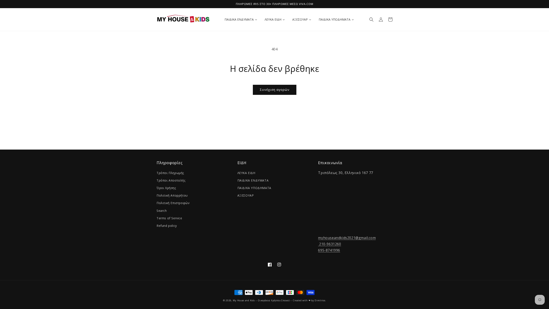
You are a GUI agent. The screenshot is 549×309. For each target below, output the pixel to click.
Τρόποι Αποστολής (171, 180)
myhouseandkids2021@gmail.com (347, 237)
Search (162, 211)
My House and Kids (244, 300)
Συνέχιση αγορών (275, 89)
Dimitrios (320, 300)
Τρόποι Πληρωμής (170, 173)
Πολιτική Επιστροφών (173, 203)
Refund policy (167, 226)
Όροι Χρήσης (166, 188)
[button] (371, 19)
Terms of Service (169, 218)
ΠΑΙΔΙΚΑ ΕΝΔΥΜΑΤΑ (253, 180)
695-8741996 (329, 250)
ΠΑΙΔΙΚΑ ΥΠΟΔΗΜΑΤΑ (254, 188)
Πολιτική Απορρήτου (172, 195)
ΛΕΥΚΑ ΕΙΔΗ (246, 173)
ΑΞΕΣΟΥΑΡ (245, 195)
